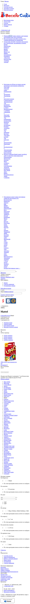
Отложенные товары (9, 285)
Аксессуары (7, 21)
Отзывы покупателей (6, 577)
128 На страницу (8, 340)
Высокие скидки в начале (11, 327)
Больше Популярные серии (12, 268)
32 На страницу (8, 337)
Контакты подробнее (9, 592)
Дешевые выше (8, 322)
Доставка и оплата (9, 8)
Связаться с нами (5, 579)
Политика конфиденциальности (9, 571)
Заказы (6, 282)
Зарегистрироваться (9, 557)
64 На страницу (8, 338)
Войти (2, 288)
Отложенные (7, 561)
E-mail (2, 290)
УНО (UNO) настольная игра (9, 362)
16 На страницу (8, 335)
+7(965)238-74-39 (8, 586)
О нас (5, 4)
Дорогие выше (8, 324)
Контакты (6, 5)
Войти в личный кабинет (11, 558)
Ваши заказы (7, 560)
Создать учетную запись (7, 294)
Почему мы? (4, 574)
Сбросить (3, 550)
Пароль (3, 291)
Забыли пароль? (9, 291)
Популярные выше (9, 325)
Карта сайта (4, 580)
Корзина (3, 277)
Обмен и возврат (5, 570)
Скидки (6, 23)
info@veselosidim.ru (9, 590)
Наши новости (8, 24)
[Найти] (16, 271)
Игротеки (3, 567)
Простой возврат (8, 10)
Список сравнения (9, 284)
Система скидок (8, 7)
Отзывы (6, 26)
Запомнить (5, 306)
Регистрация (7, 288)
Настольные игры (9, 20)
